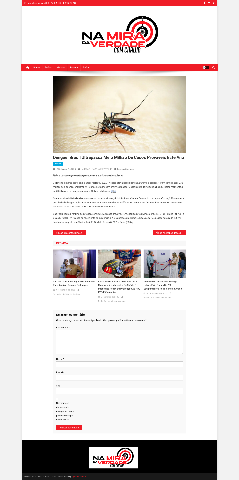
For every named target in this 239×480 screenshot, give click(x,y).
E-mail (60, 372)
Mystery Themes (79, 476)
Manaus (61, 67)
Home (36, 67)
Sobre (58, 3)
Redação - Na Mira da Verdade (96, 169)
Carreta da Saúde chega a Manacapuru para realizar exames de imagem (74, 283)
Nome (60, 359)
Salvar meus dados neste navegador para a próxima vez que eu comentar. (65, 411)
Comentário (63, 327)
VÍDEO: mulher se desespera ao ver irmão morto (170, 233)
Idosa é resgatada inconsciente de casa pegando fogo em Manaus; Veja (72, 233)
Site (58, 385)
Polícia (48, 67)
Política (74, 67)
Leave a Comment (125, 169)
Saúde (86, 67)
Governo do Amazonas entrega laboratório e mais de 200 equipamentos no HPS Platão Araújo (163, 285)
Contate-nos (70, 3)
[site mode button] (206, 67)
